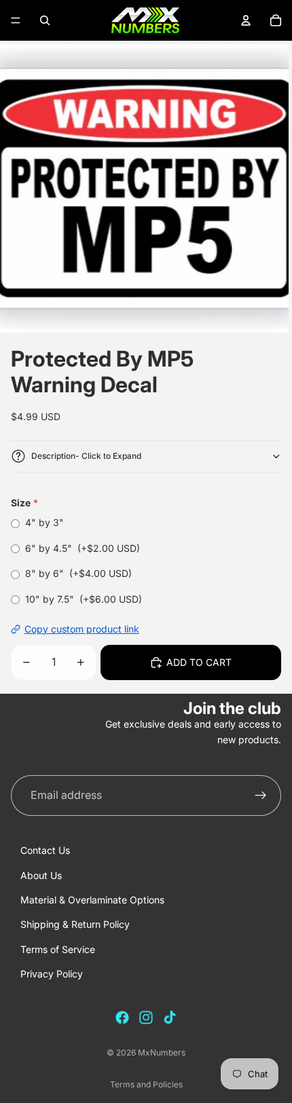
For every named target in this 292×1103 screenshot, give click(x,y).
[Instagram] (146, 1017)
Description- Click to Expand (86, 456)
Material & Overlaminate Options (92, 899)
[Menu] (15, 20)
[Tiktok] (170, 1017)
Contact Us (45, 850)
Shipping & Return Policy (75, 924)
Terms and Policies (146, 1084)
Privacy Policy (51, 973)
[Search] (45, 20)
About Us (41, 875)
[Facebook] (122, 1017)
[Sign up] (261, 795)
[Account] (246, 20)
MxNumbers (161, 1052)
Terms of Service (57, 949)
